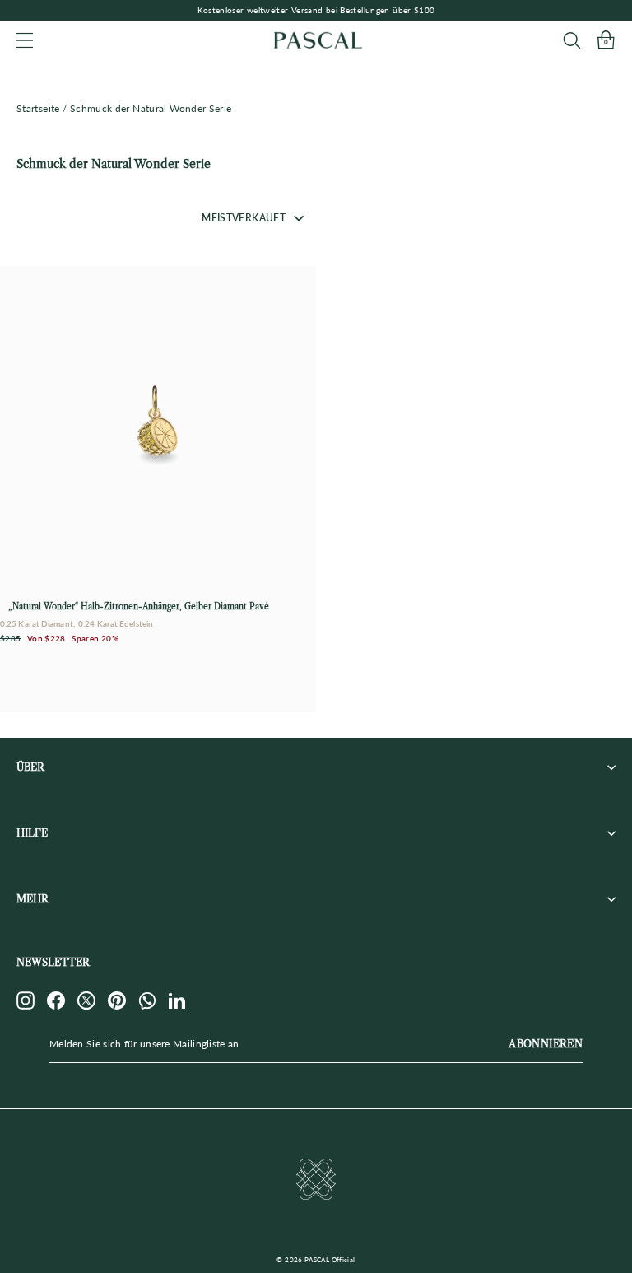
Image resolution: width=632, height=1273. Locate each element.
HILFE (32, 833)
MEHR (32, 899)
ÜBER (30, 767)
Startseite (38, 108)
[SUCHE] (571, 40)
